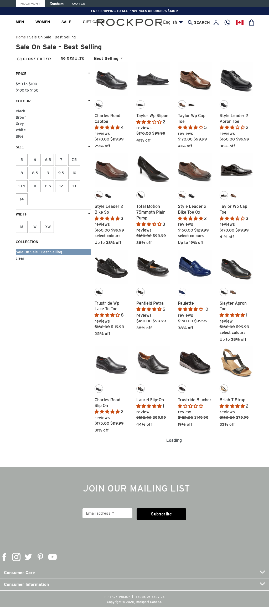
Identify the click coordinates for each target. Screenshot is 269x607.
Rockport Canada (148, 602)
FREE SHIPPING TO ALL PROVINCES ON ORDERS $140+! (134, 11)
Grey (20, 124)
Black (20, 111)
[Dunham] (56, 3)
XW (48, 227)
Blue (19, 136)
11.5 (48, 186)
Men (20, 22)
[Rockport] (30, 3)
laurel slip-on (150, 399)
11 (35, 186)
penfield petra (150, 303)
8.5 (35, 173)
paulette (186, 303)
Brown (21, 117)
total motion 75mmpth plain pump (150, 212)
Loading (174, 440)
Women (42, 22)
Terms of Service (150, 596)
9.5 (61, 173)
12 (61, 186)
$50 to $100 (26, 84)
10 (74, 173)
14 (22, 199)
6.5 (48, 160)
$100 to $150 (27, 90)
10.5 (21, 186)
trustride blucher (194, 399)
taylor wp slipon (152, 115)
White (21, 130)
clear (20, 258)
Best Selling (106, 58)
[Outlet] (80, 3)
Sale (66, 22)
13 (74, 186)
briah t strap (232, 399)
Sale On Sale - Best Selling (39, 252)
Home (21, 37)
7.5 (74, 160)
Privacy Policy (117, 596)
